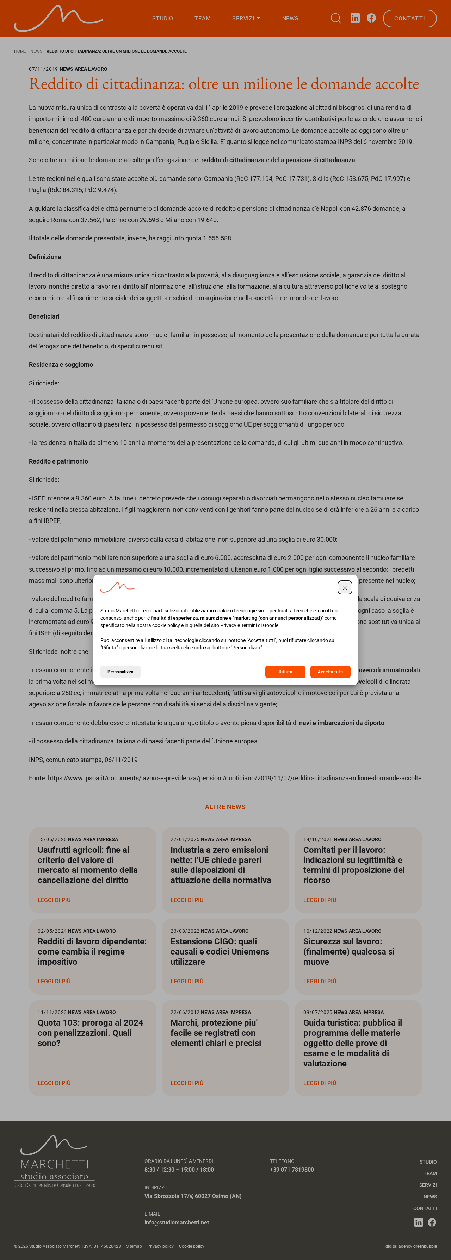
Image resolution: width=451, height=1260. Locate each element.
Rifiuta (285, 671)
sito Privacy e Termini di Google (244, 625)
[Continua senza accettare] (345, 587)
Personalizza (120, 671)
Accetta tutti (330, 671)
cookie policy (166, 625)
